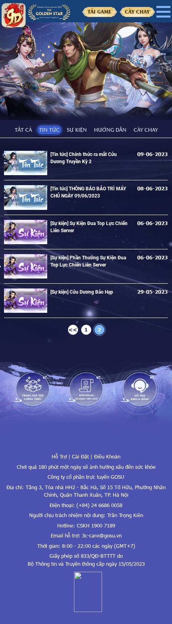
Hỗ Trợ (59, 456)
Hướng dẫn (110, 129)
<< (72, 329)
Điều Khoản (107, 456)
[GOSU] (86, 440)
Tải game (99, 11)
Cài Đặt (80, 456)
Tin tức (49, 129)
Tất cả (23, 129)
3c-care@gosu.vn (102, 535)
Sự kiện (77, 129)
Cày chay (137, 11)
